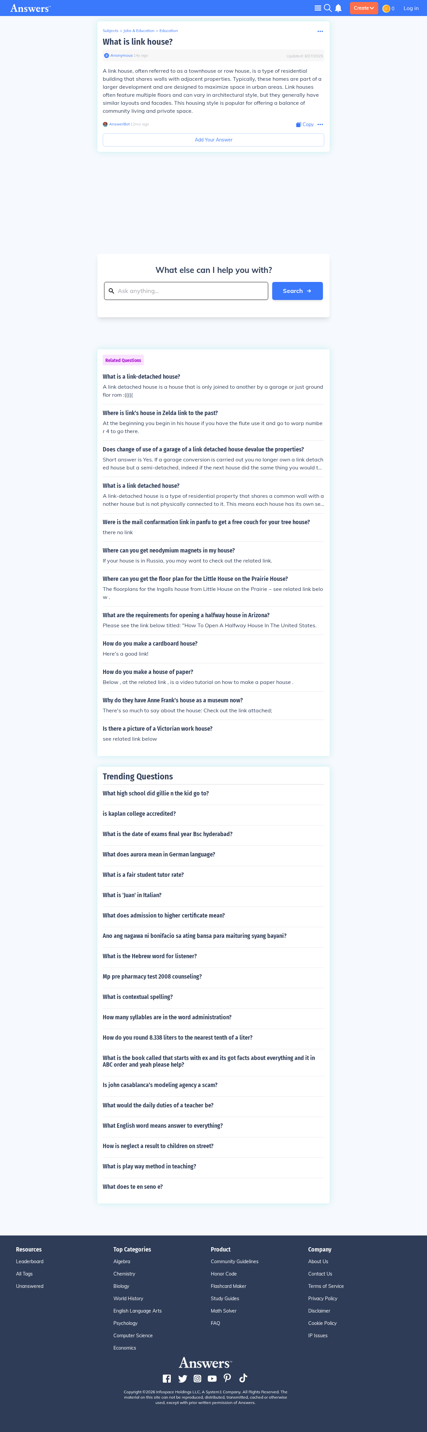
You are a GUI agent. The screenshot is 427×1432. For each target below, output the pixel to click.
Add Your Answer (214, 140)
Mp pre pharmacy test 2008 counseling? (152, 976)
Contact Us (320, 1274)
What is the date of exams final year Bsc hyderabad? (168, 834)
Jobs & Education (138, 30)
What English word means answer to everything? (163, 1125)
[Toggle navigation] (318, 7)
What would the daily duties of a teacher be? (158, 1105)
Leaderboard (29, 1262)
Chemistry (124, 1274)
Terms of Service (326, 1286)
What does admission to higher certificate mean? (164, 915)
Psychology (125, 1323)
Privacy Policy (322, 1299)
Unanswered (29, 1286)
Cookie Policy (322, 1323)
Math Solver (224, 1311)
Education (168, 30)
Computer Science (133, 1336)
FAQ (215, 1323)
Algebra (121, 1262)
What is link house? (137, 42)
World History (128, 1299)
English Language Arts (137, 1311)
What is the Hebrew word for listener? (150, 956)
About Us (318, 1262)
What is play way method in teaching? (149, 1166)
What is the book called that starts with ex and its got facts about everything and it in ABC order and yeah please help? (209, 1061)
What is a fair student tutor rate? (143, 874)
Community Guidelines (235, 1262)
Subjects (110, 30)
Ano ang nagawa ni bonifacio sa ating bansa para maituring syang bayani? (195, 936)
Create (361, 8)
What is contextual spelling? (138, 997)
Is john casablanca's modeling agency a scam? (160, 1085)
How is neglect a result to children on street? (158, 1146)
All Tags (24, 1274)
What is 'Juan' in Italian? (132, 895)
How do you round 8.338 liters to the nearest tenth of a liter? (178, 1037)
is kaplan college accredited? (139, 813)
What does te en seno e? (133, 1186)
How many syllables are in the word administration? (167, 1017)
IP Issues (318, 1336)
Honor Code (224, 1274)
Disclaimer (319, 1311)
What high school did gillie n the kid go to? (156, 793)
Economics (124, 1348)
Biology (121, 1286)
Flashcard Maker (228, 1286)
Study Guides (225, 1299)
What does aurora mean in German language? (159, 854)
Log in (411, 8)
